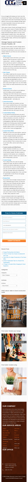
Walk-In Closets (7, 56)
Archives (3, 283)
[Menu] (25, 3)
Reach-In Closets (7, 88)
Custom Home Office (8, 130)
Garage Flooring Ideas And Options (11, 252)
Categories (4, 272)
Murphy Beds (6, 178)
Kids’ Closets (6, 72)
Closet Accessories (8, 101)
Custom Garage (7, 160)
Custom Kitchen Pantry (9, 112)
